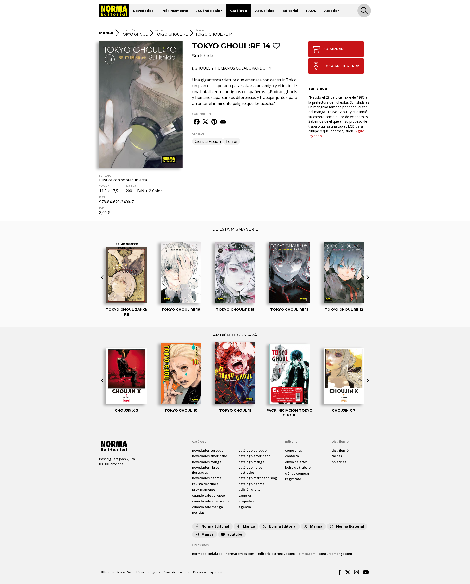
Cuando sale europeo (208, 495)
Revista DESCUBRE (205, 484)
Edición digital (250, 489)
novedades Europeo (207, 450)
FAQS (311, 10)
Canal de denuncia (176, 572)
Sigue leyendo (336, 133)
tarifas (337, 456)
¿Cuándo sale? (209, 10)
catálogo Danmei (252, 484)
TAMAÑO (104, 186)
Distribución (341, 441)
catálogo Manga (251, 462)
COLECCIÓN (128, 30)
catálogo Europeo (253, 450)
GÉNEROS (198, 133)
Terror (231, 141)
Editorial (290, 10)
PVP (101, 208)
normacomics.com (240, 553)
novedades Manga (206, 462)
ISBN (102, 197)
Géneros (245, 495)
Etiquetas (246, 501)
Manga (249, 526)
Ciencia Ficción (208, 141)
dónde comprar (297, 473)
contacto (292, 456)
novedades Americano (209, 456)
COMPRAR (334, 49)
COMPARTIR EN (201, 114)
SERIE (159, 30)
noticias (198, 512)
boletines (339, 462)
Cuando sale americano (210, 501)
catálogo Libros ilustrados (250, 470)
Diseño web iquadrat (207, 572)
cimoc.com (307, 553)
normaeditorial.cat (207, 553)
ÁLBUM (199, 30)
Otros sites (200, 545)
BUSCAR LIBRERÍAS (342, 66)
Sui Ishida (202, 56)
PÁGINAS (131, 186)
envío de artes (296, 462)
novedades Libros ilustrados (205, 470)
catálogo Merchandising (258, 478)
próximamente (203, 489)
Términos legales (148, 572)
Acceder (331, 10)
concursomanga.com (335, 553)
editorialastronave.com (276, 553)
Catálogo (238, 10)
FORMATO (105, 175)
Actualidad (265, 10)
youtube (234, 534)
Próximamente (174, 10)
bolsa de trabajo (298, 467)
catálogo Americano (254, 456)
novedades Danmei (207, 478)
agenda (245, 507)
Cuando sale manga (207, 507)
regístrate (293, 479)
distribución (341, 450)
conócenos (293, 450)
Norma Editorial (215, 526)
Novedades (143, 10)
